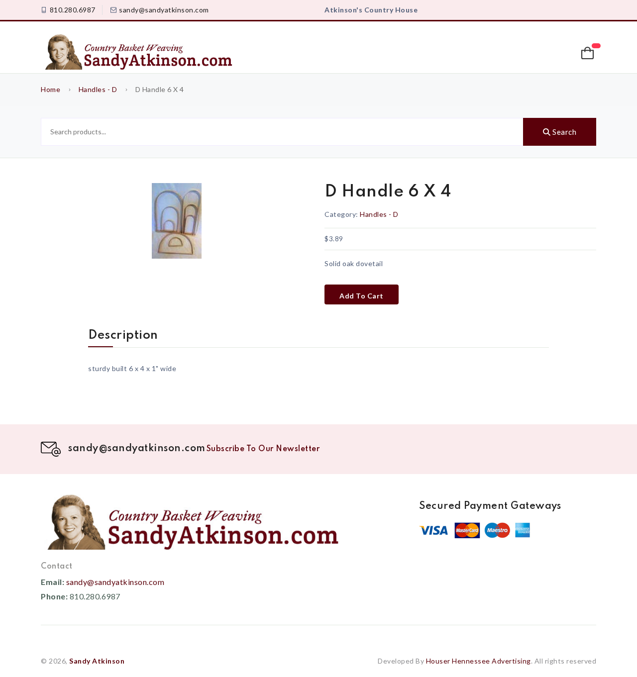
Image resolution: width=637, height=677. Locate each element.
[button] (588, 53)
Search (564, 131)
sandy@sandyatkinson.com (164, 9)
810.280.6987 (73, 9)
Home (50, 89)
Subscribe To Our (263, 449)
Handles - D (98, 89)
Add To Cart (361, 295)
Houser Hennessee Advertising (478, 661)
